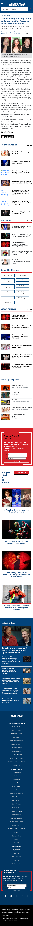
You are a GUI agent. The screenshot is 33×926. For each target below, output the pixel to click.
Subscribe (16, 461)
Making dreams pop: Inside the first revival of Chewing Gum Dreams (16, 608)
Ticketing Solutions (16, 864)
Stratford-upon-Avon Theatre (16, 762)
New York (16, 843)
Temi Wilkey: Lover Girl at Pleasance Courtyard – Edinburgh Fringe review (16, 574)
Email (6, 455)
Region (6, 458)
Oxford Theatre (16, 825)
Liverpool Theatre (16, 755)
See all (29, 145)
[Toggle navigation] (1, 4)
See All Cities (16, 765)
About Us (16, 860)
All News (16, 832)
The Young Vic (16, 418)
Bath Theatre (16, 737)
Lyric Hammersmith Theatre (20, 402)
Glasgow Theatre (16, 733)
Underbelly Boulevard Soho (20, 387)
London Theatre (16, 726)
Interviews (16, 779)
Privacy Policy (5, 920)
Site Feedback (16, 857)
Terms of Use (13, 920)
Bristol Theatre (16, 797)
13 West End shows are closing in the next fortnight (16, 511)
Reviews (16, 776)
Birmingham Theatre (16, 740)
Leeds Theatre (16, 751)
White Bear (15, 394)
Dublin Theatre (16, 730)
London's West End (17, 33)
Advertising (16, 853)
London (10, 33)
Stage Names (16, 850)
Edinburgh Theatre (16, 748)
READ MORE (21, 472)
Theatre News (5, 16)
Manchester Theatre (16, 758)
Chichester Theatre (16, 744)
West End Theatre (16, 783)
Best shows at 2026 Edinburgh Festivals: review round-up (16, 542)
